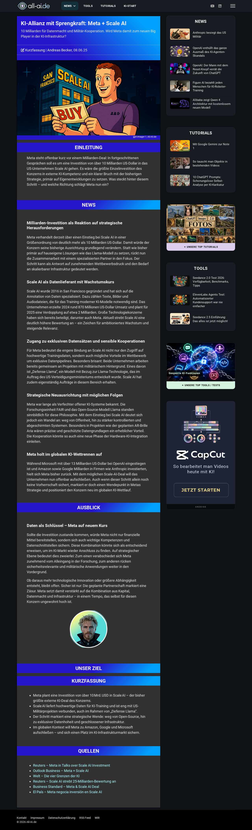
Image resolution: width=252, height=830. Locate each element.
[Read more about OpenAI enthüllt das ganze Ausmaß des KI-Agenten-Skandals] (180, 51)
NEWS (68, 5)
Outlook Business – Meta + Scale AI (61, 771)
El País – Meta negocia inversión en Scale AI (67, 792)
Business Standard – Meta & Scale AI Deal (66, 787)
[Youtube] (212, 6)
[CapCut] (201, 452)
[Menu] (232, 6)
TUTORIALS (108, 5)
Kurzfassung (35, 50)
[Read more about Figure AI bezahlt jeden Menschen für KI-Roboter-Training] (180, 86)
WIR (97, 817)
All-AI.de (152, 136)
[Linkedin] (219, 6)
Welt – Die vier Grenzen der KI (56, 776)
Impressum (37, 817)
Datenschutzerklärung (61, 817)
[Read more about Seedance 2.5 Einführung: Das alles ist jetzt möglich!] (180, 318)
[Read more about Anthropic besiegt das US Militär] (180, 34)
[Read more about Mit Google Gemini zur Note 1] (180, 145)
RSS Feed (85, 817)
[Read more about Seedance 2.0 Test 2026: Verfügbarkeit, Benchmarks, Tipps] (180, 281)
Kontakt (22, 817)
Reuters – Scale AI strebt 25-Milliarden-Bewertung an (74, 781)
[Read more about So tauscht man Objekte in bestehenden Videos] (180, 162)
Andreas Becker (59, 50)
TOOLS (88, 5)
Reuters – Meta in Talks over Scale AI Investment (71, 765)
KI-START (130, 5)
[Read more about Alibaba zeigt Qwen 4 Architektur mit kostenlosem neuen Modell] (180, 103)
